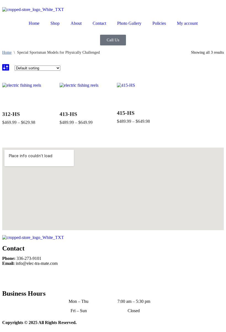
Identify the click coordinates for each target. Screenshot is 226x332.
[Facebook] (9, 277)
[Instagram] (24, 277)
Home (34, 23)
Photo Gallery (129, 23)
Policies (159, 23)
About (76, 23)
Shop (55, 23)
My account (187, 23)
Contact (99, 23)
